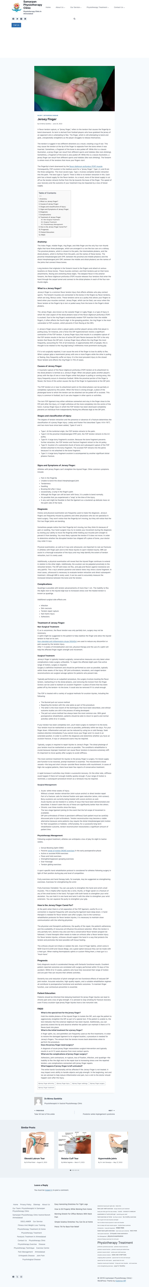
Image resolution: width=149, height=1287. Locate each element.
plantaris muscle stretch (104, 1252)
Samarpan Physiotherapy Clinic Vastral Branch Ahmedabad (31, 1216)
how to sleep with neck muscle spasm (107, 1225)
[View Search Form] (74, 19)
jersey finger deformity (46, 1083)
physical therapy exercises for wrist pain (108, 1239)
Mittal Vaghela (68, 1162)
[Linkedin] (25, 19)
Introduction (101, 1228)
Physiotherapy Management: (53, 224)
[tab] (70, 1170)
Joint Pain (41, 1256)
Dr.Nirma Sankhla (45, 124)
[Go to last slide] (24, 1150)
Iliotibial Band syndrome (124, 1225)
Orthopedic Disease (51, 115)
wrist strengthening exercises (105, 1266)
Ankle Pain (118, 1206)
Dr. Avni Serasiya (105, 1162)
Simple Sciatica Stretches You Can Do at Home (74, 1222)
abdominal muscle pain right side (106, 1206)
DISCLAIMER (26, 1221)
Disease (42, 1244)
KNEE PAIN (120, 1228)
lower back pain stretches (122, 1231)
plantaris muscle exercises (121, 1246)
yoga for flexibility (119, 1266)
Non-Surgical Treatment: (52, 219)
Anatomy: (43, 199)
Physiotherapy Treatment (31, 1233)
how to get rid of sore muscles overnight (108, 1219)
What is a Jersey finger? (49, 201)
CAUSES (120, 1211)
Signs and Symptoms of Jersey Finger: (54, 209)
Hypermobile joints (107, 1158)
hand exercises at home (105, 1217)
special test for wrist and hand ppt (121, 1257)
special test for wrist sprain (105, 1260)
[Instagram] (21, 19)
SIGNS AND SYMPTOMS (119, 1255)
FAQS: (43, 235)
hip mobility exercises (129, 1217)
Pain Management (25, 1252)
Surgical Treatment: (50, 222)
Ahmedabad (40, 1252)
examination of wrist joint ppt (107, 1214)
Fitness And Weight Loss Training (31, 1225)
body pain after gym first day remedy (107, 1211)
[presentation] (37, 1143)
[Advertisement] (74, 42)
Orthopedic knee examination (119, 1233)
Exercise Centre (42, 1248)
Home (48, 7)
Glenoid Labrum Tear (34, 1158)
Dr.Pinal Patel (30, 1162)
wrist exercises (133, 1263)
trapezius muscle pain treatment (106, 1263)
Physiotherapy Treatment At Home (32, 1229)
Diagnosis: (44, 212)
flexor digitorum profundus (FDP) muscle (85, 166)
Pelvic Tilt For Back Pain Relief (67, 1227)
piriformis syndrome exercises (105, 1246)
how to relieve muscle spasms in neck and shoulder (111, 1222)
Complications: (45, 215)
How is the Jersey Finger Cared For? (53, 227)
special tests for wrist (118, 1260)
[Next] (124, 1150)
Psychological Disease (32, 1259)
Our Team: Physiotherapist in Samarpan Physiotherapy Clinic (29, 1209)
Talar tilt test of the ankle (44, 1112)
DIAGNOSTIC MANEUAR (129, 1211)
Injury (40, 115)
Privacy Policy (25, 1204)
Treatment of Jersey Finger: (50, 217)
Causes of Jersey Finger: (49, 204)
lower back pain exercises (106, 1231)
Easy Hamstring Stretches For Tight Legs (71, 1204)
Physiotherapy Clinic (37, 1240)
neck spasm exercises (103, 1233)
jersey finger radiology (80, 1083)
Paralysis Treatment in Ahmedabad (31, 1237)
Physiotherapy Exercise (27, 1244)
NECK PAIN (133, 1231)
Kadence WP (121, 1281)
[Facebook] (13, 19)
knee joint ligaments (110, 1228)
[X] (17, 1276)
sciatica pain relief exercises (118, 1252)
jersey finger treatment (46, 1087)
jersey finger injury (63, 1083)
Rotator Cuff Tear (69, 1158)
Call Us (16, 25)
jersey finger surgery (97, 1083)
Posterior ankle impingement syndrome (99, 1112)
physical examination (115, 1236)
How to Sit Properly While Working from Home (73, 1209)
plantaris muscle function (104, 1249)
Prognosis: (45, 229)
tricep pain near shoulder (121, 1263)
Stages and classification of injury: (53, 207)
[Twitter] (17, 19)
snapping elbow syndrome (104, 1257)
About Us (46, 1204)
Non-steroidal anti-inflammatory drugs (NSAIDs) (57, 641)
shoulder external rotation (104, 1255)
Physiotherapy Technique (24, 1248)
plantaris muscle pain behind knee (120, 1249)
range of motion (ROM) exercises (61, 851)
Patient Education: (47, 232)
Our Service (37, 1221)
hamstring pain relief (122, 1214)
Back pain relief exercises (105, 1208)
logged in (49, 1190)
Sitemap (36, 1204)
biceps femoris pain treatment (122, 1208)
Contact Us (22, 1240)
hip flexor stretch (117, 1217)
